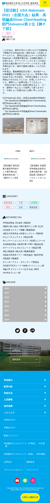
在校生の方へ (10, 420)
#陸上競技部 (8, 251)
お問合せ (16, 350)
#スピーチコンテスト (13, 237)
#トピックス (17, 269)
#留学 (36, 269)
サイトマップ (32, 470)
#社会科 (19, 223)
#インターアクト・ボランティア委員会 (21, 262)
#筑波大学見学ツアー (13, 255)
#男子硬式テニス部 (28, 226)
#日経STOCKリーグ (12, 266)
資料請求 (16, 359)
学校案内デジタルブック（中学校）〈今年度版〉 (24, 444)
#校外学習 (38, 255)
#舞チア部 (10, 39)
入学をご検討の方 (30, 497)
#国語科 (27, 223)
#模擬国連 (30, 230)
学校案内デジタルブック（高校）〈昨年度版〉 (25, 454)
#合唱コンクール (37, 241)
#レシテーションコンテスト (16, 241)
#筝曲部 (14, 258)
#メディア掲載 (18, 230)
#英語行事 (36, 248)
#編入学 (6, 269)
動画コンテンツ (11, 435)
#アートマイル (9, 248)
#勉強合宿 (38, 244)
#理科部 (39, 233)
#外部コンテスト (27, 233)
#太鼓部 (6, 230)
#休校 (25, 266)
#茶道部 (6, 258)
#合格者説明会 (9, 244)
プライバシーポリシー (14, 470)
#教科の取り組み (10, 226)
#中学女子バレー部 (12, 273)
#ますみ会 (28, 269)
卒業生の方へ (10, 428)
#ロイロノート (24, 248)
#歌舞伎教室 (29, 251)
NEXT (31, 151)
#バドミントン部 (36, 266)
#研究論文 (28, 255)
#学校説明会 (8, 223)
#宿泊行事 (28, 237)
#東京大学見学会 (10, 233)
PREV (18, 151)
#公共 (40, 226)
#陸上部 (19, 251)
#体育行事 (22, 244)
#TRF (30, 244)
